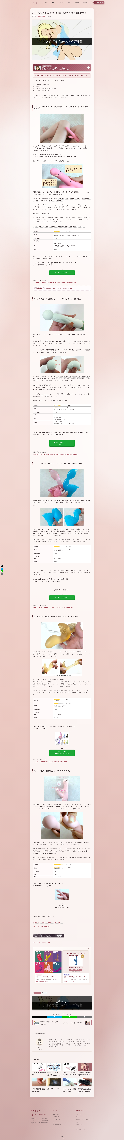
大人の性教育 (56, 1122)
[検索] (91, 2)
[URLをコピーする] (84, 1017)
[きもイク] (25, 2)
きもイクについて (79, 1114)
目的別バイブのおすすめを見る (41, 943)
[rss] (63, 1136)
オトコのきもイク (57, 1124)
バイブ (45, 992)
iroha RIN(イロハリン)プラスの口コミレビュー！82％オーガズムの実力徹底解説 (55, 454)
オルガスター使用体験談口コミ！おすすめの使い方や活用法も (50, 761)
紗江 (39, 1047)
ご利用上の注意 (79, 1124)
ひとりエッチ (56, 1114)
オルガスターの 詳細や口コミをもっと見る (62, 752)
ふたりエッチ (56, 1116)
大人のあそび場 (56, 1119)
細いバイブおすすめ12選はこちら (42, 927)
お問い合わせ (79, 1122)
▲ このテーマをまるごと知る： (61, 75)
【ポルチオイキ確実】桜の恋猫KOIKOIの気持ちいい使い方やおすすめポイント (54, 282)
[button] (39, 1017)
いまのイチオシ (99, 2)
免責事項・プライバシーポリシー (83, 1119)
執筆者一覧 (78, 1116)
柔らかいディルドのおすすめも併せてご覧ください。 (47, 922)
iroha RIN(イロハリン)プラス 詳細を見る (62, 443)
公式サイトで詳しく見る (62, 272)
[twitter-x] (61, 1136)
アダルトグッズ (42, 16)
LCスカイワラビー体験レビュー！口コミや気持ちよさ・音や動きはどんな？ (54, 607)
